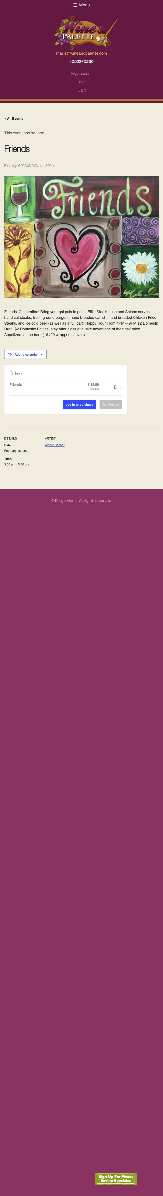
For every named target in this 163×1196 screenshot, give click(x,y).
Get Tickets (111, 404)
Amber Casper (55, 445)
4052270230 (81, 61)
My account (81, 74)
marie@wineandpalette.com (81, 53)
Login (82, 82)
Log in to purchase (79, 404)
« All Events (13, 118)
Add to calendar (26, 354)
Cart (81, 90)
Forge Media (66, 501)
